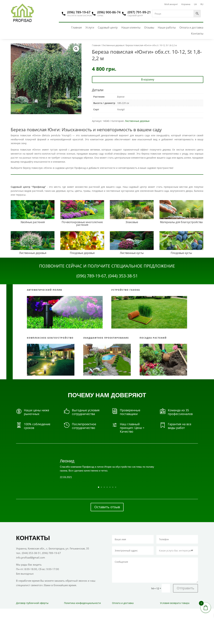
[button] (76, 49)
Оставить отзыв (107, 507)
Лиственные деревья (113, 45)
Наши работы (167, 27)
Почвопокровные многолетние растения (82, 223)
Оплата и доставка (191, 27)
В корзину (147, 79)
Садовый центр (108, 27)
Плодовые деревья (82, 253)
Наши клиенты (130, 27)
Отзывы (149, 27)
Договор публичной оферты (32, 603)
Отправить (185, 588)
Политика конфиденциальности (82, 603)
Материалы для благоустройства (181, 222)
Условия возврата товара (174, 603)
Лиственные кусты (132, 253)
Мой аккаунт (171, 4)
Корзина (185, 4)
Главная (76, 27)
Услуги (89, 27)
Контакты (197, 33)
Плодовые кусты (181, 253)
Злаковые (132, 222)
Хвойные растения (33, 222)
